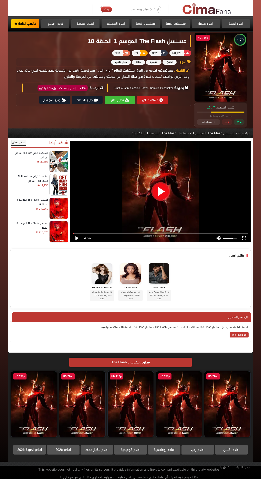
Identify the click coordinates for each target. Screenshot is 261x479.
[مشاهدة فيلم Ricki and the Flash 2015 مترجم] (58, 185)
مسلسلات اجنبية (175, 24)
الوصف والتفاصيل (238, 317)
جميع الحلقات (85, 100)
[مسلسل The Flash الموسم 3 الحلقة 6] (58, 208)
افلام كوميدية (130, 450)
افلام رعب (198, 450)
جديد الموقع (242, 467)
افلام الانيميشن (115, 24)
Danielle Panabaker (102, 287)
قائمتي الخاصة (26, 24)
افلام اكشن (231, 450)
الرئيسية (244, 133)
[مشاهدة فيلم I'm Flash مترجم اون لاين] (58, 161)
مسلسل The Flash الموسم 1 (213, 133)
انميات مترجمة (85, 24)
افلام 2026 (63, 450)
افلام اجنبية (236, 24)
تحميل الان (117, 100)
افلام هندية (205, 24)
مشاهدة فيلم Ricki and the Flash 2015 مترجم (33, 178)
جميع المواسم (52, 100)
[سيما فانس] (206, 9)
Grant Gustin (159, 287)
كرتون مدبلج (55, 24)
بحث (106, 9)
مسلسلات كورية (145, 24)
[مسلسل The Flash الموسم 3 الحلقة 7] (58, 231)
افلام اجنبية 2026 (29, 450)
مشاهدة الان (150, 100)
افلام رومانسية (164, 450)
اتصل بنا (224, 467)
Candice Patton (130, 287)
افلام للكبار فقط (96, 450)
